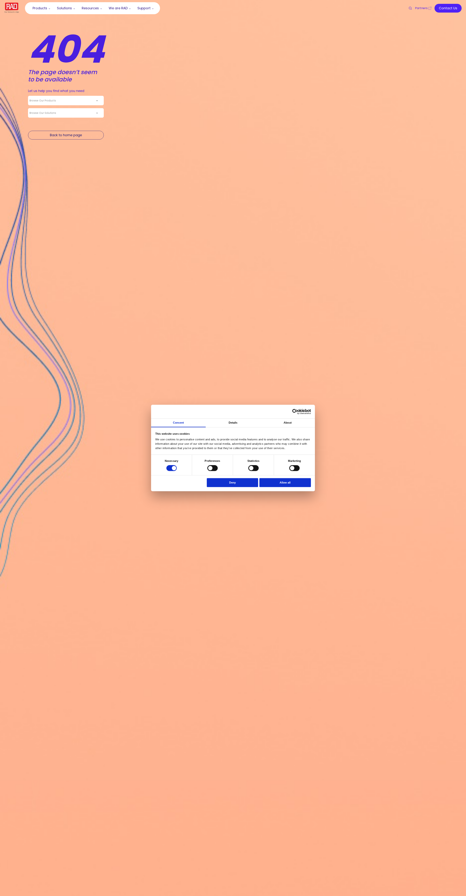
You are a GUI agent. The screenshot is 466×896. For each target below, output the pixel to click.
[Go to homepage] (11, 11)
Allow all (285, 482)
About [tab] (288, 422)
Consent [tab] (178, 422)
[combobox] (66, 100)
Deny (232, 482)
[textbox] (44, 100)
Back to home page (66, 135)
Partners (421, 8)
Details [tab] (233, 422)
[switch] (212, 468)
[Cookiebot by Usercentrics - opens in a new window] (295, 411)
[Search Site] (408, 8)
